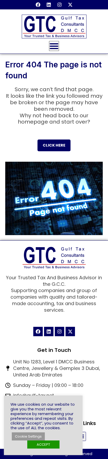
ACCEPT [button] (43, 444)
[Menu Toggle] (54, 46)
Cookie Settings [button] (28, 436)
